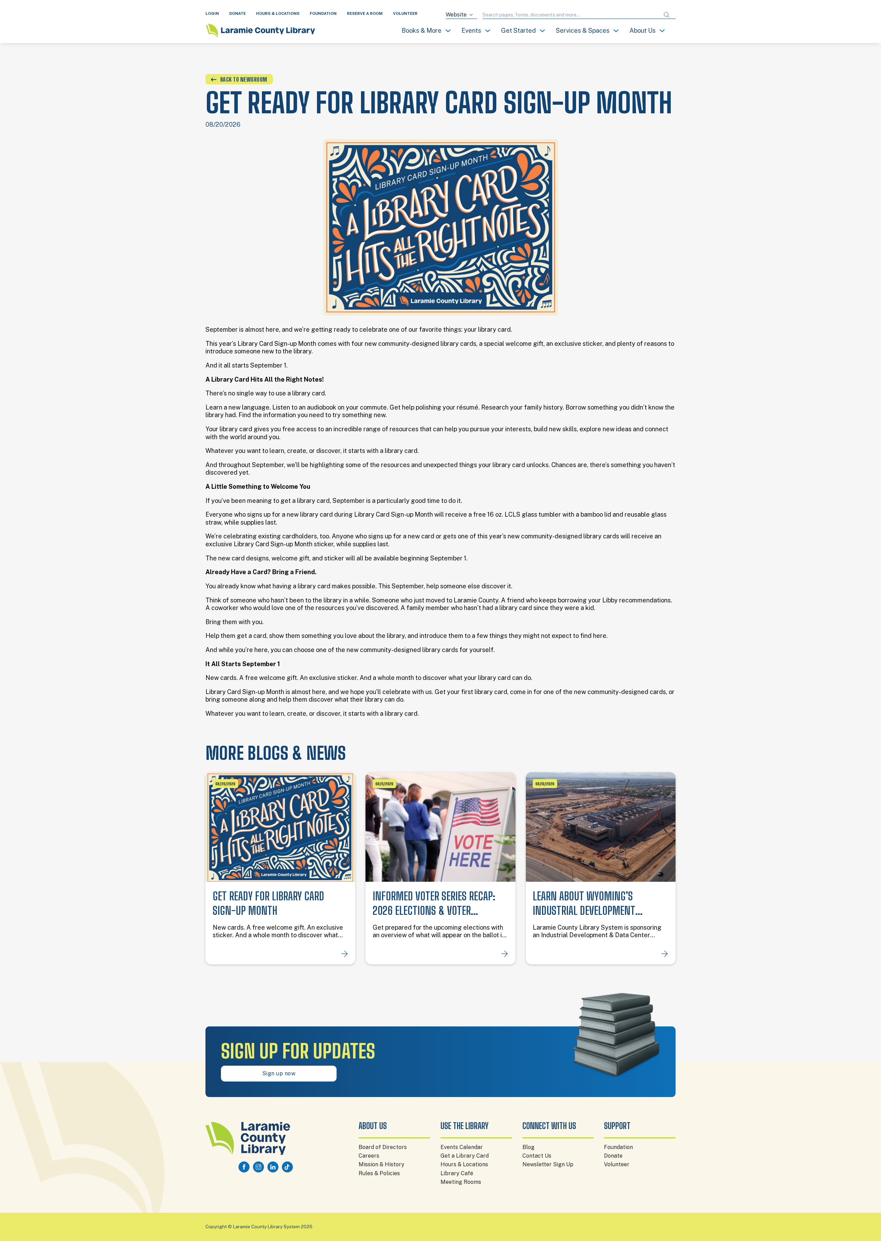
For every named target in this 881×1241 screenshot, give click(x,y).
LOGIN (212, 13)
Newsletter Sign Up (547, 1164)
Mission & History (381, 1164)
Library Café (456, 1173)
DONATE (237, 13)
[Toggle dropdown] (448, 31)
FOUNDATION (323, 13)
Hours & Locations (464, 1164)
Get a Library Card (464, 1155)
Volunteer (616, 1164)
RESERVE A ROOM (365, 13)
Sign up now (279, 1073)
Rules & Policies (379, 1173)
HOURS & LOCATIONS (277, 13)
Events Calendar (461, 1147)
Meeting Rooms (460, 1182)
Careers (369, 1155)
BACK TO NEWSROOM (243, 79)
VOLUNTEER (405, 13)
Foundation (618, 1147)
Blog (528, 1147)
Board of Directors (383, 1147)
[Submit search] (667, 15)
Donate (613, 1155)
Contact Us (536, 1155)
